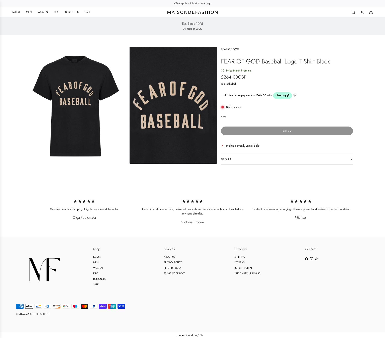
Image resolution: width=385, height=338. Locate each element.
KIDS (95, 273)
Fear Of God (230, 49)
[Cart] (371, 12)
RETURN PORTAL (243, 268)
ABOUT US (169, 257)
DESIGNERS (99, 279)
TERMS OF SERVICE (174, 273)
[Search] (353, 12)
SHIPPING (239, 257)
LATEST (97, 257)
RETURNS (239, 262)
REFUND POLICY (172, 268)
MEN (95, 262)
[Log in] (362, 12)
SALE (96, 284)
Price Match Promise (238, 70)
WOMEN (98, 268)
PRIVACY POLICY (173, 262)
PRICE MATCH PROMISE (247, 273)
